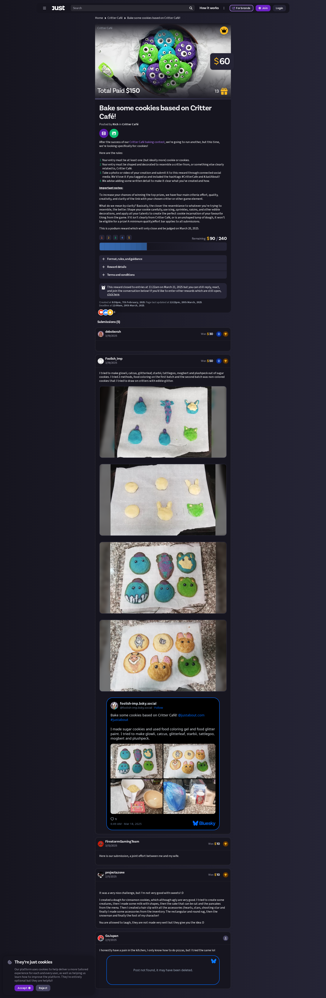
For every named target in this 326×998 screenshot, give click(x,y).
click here (113, 294)
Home (99, 18)
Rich (115, 124)
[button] (163, 259)
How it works (209, 8)
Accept (22, 988)
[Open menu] (44, 8)
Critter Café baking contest (147, 142)
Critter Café (115, 18)
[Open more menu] (224, 8)
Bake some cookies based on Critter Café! (153, 18)
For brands (243, 8)
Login (279, 8)
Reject (43, 988)
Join (265, 8)
